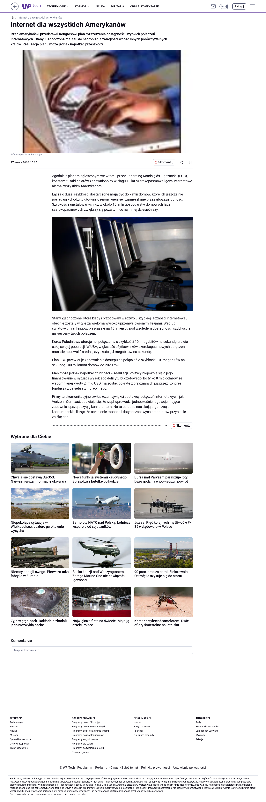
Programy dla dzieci (82, 743)
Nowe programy (80, 752)
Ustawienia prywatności (189, 767)
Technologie (56, 6)
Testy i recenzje (142, 726)
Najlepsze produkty (144, 735)
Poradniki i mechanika (207, 726)
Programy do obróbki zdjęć (86, 722)
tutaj (83, 794)
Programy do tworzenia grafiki (88, 748)
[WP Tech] (34, 6)
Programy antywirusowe (85, 739)
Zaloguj (239, 6)
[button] (224, 6)
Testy (198, 722)
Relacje (199, 739)
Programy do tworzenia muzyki (88, 726)
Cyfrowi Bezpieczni (20, 743)
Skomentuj (165, 162)
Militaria (117, 6)
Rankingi (138, 730)
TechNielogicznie (19, 748)
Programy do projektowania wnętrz (90, 730)
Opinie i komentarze (144, 6)
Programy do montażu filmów (88, 735)
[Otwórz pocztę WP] (213, 6)
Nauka (100, 6)
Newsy (137, 722)
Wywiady (200, 735)
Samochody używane (207, 730)
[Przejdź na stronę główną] (15, 9)
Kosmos (80, 6)
